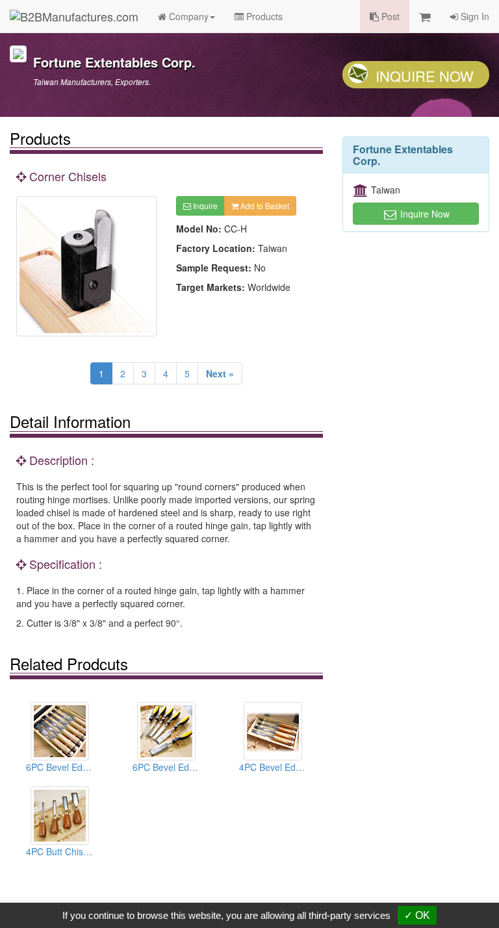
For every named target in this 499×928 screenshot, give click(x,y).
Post (389, 16)
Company (187, 16)
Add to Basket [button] (263, 205)
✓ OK (417, 915)
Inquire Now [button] (424, 213)
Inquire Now (425, 76)
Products (263, 16)
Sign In (473, 16)
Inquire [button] (204, 205)
